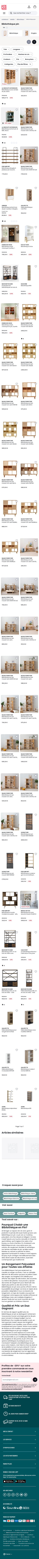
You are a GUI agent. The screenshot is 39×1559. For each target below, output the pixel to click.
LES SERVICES (7, 1439)
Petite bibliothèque (10, 1194)
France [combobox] (8, 1554)
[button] (34, 6)
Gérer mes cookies (23, 1541)
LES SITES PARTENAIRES (10, 1456)
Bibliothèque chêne (28, 1194)
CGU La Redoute (25, 1537)
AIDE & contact (8, 1431)
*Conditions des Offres (9, 1543)
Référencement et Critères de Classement (17, 1532)
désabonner (27, 1387)
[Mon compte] (29, 6)
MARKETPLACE (7, 1464)
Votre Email (6, 1376)
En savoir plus (11, 1477)
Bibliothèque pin (31, 19)
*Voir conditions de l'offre (9, 1384)
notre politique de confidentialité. (12, 1389)
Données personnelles (9, 1541)
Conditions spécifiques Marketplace (24, 1530)
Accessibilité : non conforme (21, 1545)
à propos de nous (8, 1448)
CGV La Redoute (7, 1530)
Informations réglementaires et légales (13, 1535)
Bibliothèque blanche (11, 1198)
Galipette (21, 1213)
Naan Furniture (9, 1213)
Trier (5, 49)
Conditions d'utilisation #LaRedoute (19, 1539)
